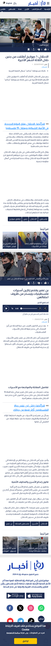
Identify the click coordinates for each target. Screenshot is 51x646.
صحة (20, 9)
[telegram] (20, 621)
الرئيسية (47, 9)
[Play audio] (6, 308)
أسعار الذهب (36, 9)
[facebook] (10, 608)
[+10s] (45, 309)
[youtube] (10, 621)
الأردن (27, 9)
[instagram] (30, 608)
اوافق (25, 641)
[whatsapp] (41, 608)
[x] (20, 608)
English (9, 3)
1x (12, 308)
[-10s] (40, 309)
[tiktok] (31, 621)
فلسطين (11, 9)
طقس (2, 9)
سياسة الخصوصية (13, 633)
